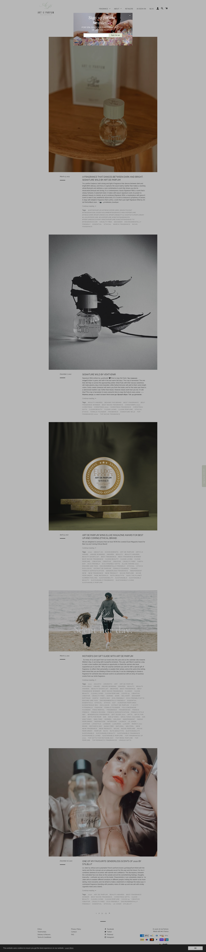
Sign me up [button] (115, 35)
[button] (130, 15)
